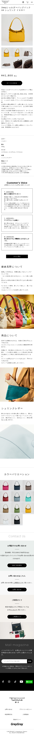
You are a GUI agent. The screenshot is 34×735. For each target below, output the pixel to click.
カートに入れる (12, 83)
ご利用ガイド (18, 582)
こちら (13, 610)
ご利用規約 (25, 714)
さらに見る (17, 256)
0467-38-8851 (17, 565)
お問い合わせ (17, 589)
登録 (29, 661)
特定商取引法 (8, 714)
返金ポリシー (17, 719)
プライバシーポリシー (25, 709)
